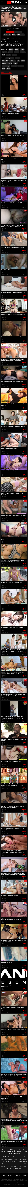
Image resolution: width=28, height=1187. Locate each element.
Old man (10, 1157)
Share (13, 34)
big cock (18, 58)
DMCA (24, 1175)
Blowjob (4, 52)
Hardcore (22, 52)
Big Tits (17, 49)
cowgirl (15, 63)
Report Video (18, 31)
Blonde (22, 49)
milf (18, 60)
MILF (3, 54)
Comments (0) (20, 34)
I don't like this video (10, 29)
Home (3, 1175)
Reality (14, 54)
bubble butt (12, 60)
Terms (18, 1175)
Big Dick (11, 49)
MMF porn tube (12, 1184)
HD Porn (16, 52)
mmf (8, 1166)
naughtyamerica (10, 58)
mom (3, 68)
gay (4, 1161)
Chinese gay (14, 1166)
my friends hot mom (7, 63)
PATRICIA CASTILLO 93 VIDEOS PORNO (16, 1161)
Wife (16, 1168)
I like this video (8, 29)
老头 (20, 1168)
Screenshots (7, 34)
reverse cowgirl (6, 66)
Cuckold (12, 1168)
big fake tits (5, 60)
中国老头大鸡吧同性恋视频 (20, 1159)
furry (3, 1163)
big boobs (21, 66)
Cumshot (10, 52)
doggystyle (14, 66)
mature (23, 60)
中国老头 (4, 1157)
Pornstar (9, 54)
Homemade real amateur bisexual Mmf (16, 1163)
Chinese (3, 1166)
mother (8, 68)
